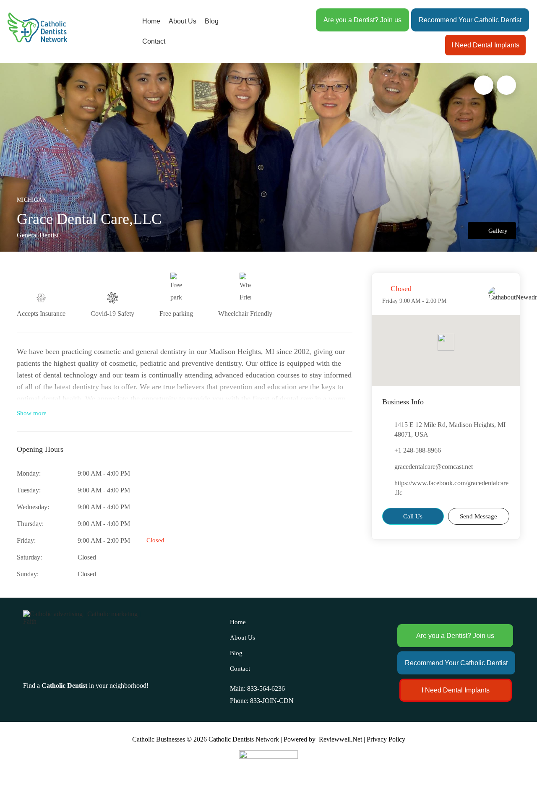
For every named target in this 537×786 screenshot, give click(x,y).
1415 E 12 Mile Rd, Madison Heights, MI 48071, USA (450, 429)
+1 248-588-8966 (417, 450)
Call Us (412, 516)
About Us (182, 21)
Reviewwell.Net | (342, 739)
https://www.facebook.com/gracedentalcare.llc (451, 487)
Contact (153, 41)
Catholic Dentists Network (244, 739)
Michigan (32, 200)
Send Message (478, 516)
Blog (212, 21)
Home (151, 21)
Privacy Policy (386, 739)
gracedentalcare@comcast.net (433, 466)
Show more (32, 413)
